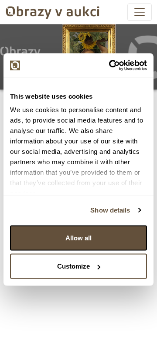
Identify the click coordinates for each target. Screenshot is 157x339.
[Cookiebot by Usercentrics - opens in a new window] (111, 65)
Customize (73, 266)
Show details (110, 210)
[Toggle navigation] (139, 12)
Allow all (78, 237)
